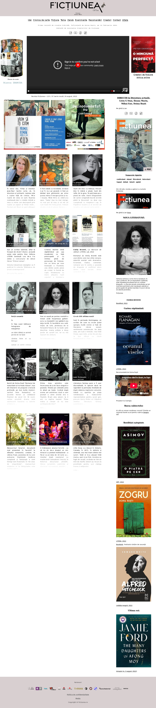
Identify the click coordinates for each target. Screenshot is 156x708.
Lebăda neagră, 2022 (124, 605)
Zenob (70, 20)
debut (125, 182)
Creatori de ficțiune (143, 75)
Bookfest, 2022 (121, 303)
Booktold (119, 544)
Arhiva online (143, 77)
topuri (119, 182)
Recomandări (95, 20)
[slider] (69, 91)
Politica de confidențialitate (78, 694)
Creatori (107, 20)
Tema (63, 20)
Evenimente (81, 20)
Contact (117, 20)
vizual (129, 179)
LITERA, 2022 (121, 369)
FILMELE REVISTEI (134, 300)
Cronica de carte (41, 20)
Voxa (129, 212)
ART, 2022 (120, 482)
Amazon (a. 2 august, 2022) (126, 671)
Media (78, 698)
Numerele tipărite (133, 175)
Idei (30, 20)
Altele (125, 20)
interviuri (146, 179)
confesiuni (121, 179)
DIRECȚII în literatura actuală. (133, 98)
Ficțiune (55, 20)
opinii (138, 182)
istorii (131, 182)
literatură (137, 179)
